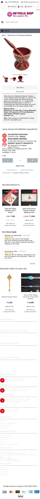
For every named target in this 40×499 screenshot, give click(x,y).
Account (2, 467)
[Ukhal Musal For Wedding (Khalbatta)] (6, 79)
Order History (4, 469)
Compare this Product (26, 170)
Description (20, 87)
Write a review (24, 173)
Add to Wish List (11, 170)
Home (3, 35)
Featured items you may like (13, 269)
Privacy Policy (4, 437)
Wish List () (4, 472)
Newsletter (3, 474)
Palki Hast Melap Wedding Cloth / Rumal (10, 210)
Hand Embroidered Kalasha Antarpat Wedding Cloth (29, 210)
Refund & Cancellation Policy (9, 444)
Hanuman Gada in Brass (9, 297)
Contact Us (3, 440)
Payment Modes (5, 425)
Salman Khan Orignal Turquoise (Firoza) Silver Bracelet (30, 297)
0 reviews (15, 173)
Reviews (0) (20, 91)
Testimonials (4, 428)
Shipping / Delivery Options (9, 423)
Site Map (3, 442)
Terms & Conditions (6, 435)
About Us (3, 421)
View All (32, 263)
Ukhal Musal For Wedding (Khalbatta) (20, 35)
